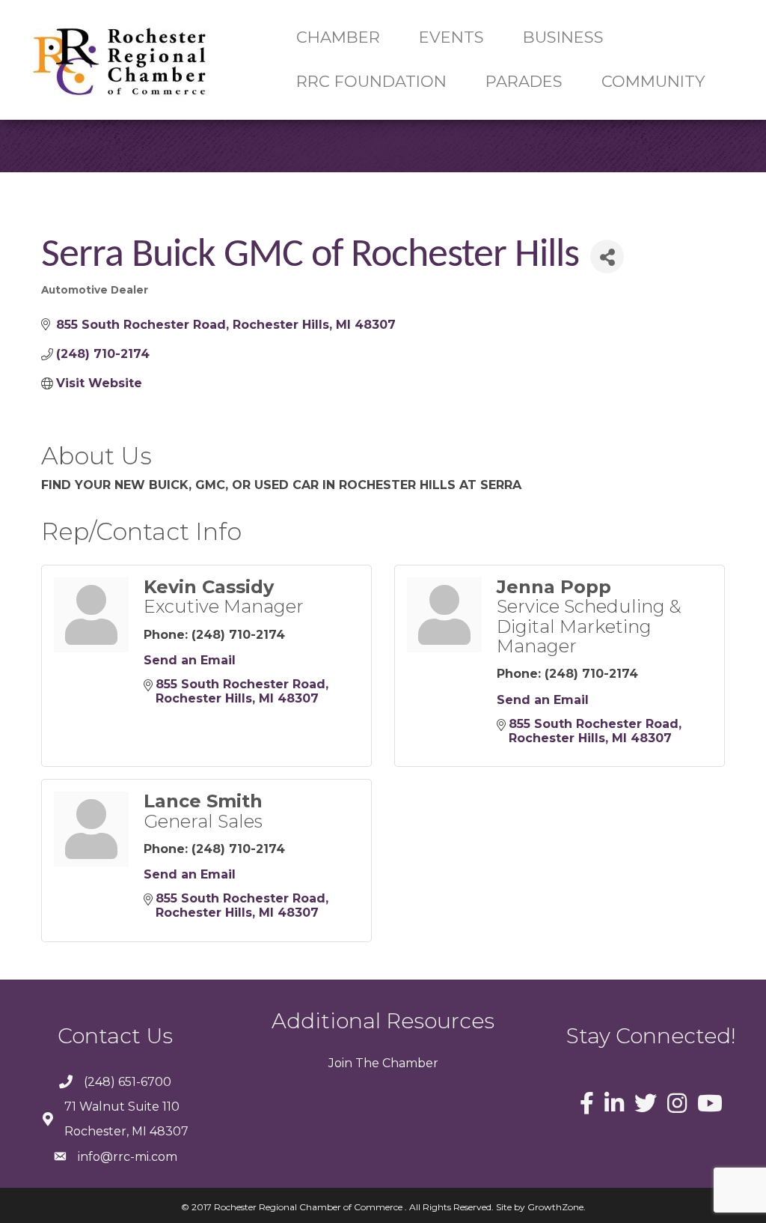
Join (340, 1063)
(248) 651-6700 (127, 1082)
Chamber (408, 1063)
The (365, 1063)
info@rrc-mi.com (127, 1157)
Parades (524, 81)
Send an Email (190, 660)
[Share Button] (607, 256)
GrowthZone (555, 1207)
